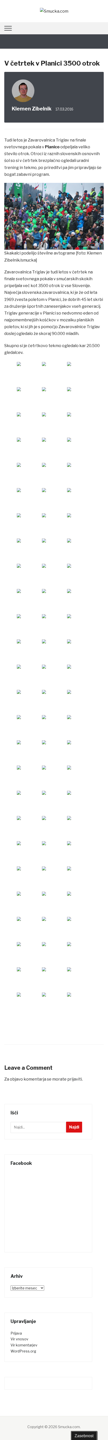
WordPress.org (23, 1351)
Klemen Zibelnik (31, 109)
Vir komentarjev (24, 1345)
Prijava (16, 1333)
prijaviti (74, 1079)
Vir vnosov (19, 1339)
